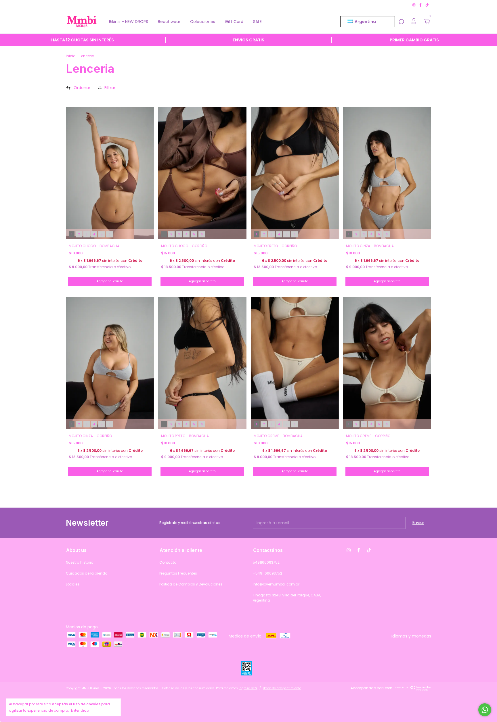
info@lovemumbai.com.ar (276, 584)
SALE (257, 21)
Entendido (80, 710)
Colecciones (202, 21)
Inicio (70, 55)
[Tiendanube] (413, 689)
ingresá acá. (248, 688)
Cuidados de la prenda (87, 573)
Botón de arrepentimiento (282, 688)
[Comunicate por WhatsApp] (484, 709)
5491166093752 (266, 562)
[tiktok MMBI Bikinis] (427, 4)
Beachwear (169, 21)
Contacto (167, 562)
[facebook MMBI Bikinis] (421, 4)
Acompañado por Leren (371, 687)
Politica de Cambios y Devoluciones (190, 584)
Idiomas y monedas (411, 636)
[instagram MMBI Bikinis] (414, 4)
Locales (72, 584)
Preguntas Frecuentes (178, 573)
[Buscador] (401, 22)
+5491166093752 (267, 573)
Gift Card (234, 21)
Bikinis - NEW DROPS (128, 21)
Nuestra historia (79, 562)
